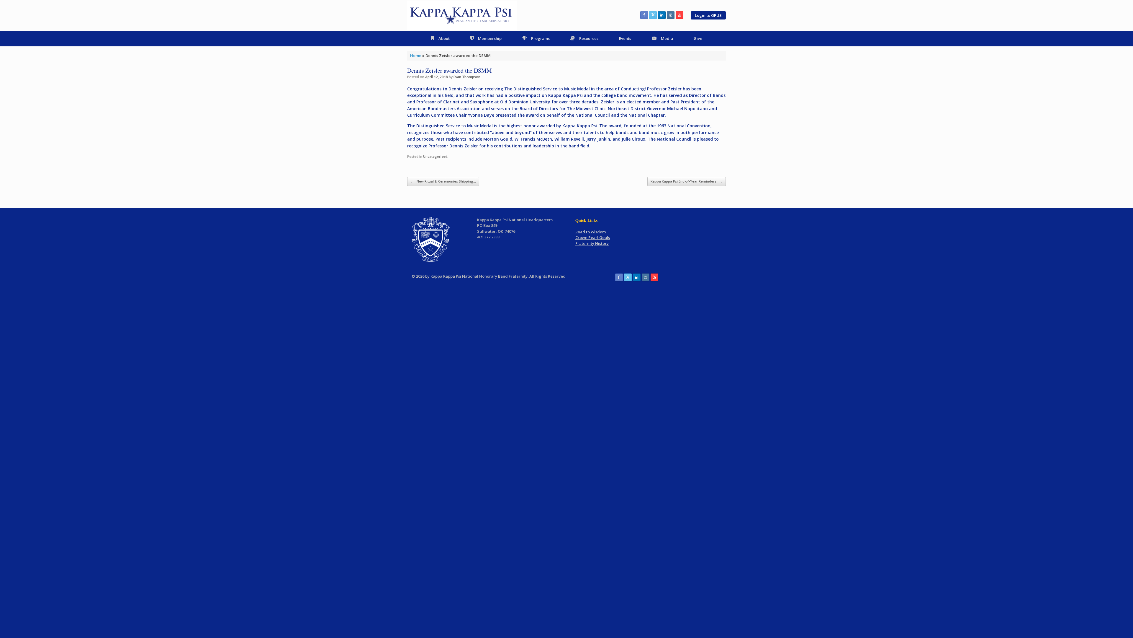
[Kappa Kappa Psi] (462, 15)
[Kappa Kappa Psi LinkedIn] (662, 15)
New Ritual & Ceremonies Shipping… (443, 181)
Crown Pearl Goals (592, 237)
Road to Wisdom (590, 232)
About (444, 38)
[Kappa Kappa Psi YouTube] (679, 15)
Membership (490, 38)
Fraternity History (592, 243)
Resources (588, 38)
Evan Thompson (466, 76)
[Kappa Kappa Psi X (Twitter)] (653, 15)
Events (625, 38)
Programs (540, 38)
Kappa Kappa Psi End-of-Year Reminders (687, 181)
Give (698, 38)
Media (667, 38)
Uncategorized (435, 156)
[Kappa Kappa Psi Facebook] (644, 15)
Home (415, 55)
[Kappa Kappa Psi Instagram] (670, 15)
